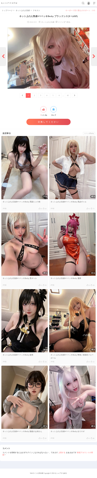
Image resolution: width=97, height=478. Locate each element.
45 (68, 95)
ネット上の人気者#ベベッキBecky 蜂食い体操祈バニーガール (72, 356)
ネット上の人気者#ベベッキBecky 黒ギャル (20, 278)
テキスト (36, 10)
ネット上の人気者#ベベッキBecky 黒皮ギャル (68, 202)
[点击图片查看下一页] (48, 58)
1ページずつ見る (62, 22)
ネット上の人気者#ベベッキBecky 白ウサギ (68, 431)
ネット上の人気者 (23, 10)
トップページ (7, 10)
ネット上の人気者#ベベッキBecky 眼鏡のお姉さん (22, 431)
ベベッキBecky (89, 133)
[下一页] (94, 56)
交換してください (48, 122)
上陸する (61, 452)
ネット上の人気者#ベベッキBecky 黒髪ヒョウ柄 (21, 202)
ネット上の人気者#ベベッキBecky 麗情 (66, 278)
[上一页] (3, 56)
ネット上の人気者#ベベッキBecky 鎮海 (18, 355)
